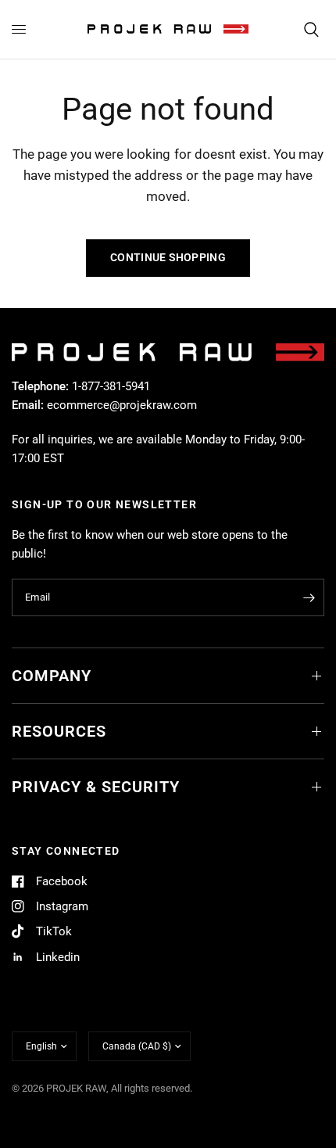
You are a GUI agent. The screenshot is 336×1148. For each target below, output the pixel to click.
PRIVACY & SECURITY (96, 786)
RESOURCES (59, 731)
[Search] (311, 29)
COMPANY (51, 675)
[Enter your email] (308, 597)
